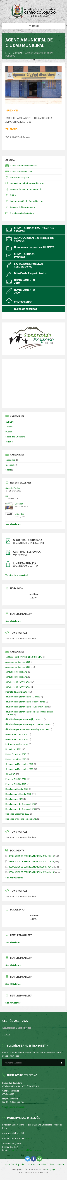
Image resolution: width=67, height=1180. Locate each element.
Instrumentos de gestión (17, 744)
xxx (6, 495)
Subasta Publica (12, 488)
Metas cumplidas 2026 (15, 759)
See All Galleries (13, 524)
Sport (8, 469)
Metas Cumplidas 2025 (15, 754)
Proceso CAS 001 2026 (15, 779)
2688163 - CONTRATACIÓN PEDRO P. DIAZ (23, 656)
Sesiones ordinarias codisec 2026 (21, 818)
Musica (8, 431)
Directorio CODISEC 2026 (16, 739)
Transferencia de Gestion (22, 213)
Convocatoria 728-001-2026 (18, 681)
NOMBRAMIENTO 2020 (24, 291)
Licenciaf (19, 503)
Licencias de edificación (21, 171)
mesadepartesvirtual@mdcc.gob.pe (25, 1150)
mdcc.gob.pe (50, 1169)
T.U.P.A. (13, 195)
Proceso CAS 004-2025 (15, 784)
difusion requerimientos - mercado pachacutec (27, 729)
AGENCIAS (17, 53)
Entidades (19, 513)
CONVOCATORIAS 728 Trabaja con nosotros (34, 239)
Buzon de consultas (25, 309)
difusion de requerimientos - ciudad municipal (26, 706)
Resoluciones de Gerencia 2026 (20, 809)
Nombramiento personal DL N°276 (34, 247)
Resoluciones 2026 (14, 799)
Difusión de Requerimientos (30, 273)
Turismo (9, 441)
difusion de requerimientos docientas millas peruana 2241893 (30, 713)
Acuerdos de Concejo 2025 (17, 661)
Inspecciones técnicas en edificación (27, 183)
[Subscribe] (61, 1062)
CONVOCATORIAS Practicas (24, 255)
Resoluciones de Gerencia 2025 (20, 804)
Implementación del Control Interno (26, 201)
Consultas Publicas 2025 (16, 671)
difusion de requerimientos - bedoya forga (25, 701)
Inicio (7, 53)
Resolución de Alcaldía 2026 (18, 794)
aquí (28, 1138)
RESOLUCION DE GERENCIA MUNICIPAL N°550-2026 (31, 866)
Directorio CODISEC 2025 (16, 734)
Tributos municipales (19, 177)
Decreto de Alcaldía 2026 (17, 691)
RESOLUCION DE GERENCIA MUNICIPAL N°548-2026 (31, 872)
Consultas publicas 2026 (16, 676)
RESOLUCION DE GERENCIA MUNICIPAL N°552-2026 (31, 856)
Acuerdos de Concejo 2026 (17, 666)
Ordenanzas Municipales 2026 (19, 769)
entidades (10, 459)
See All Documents (14, 877)
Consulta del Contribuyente (23, 207)
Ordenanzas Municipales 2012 (19, 764)
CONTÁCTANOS (23, 302)
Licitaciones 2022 (13, 749)
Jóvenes (9, 426)
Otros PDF (10, 774)
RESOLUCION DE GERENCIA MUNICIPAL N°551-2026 (31, 861)
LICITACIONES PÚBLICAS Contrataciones (28, 265)
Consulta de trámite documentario (26, 189)
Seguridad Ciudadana (15, 436)
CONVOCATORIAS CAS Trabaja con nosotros (34, 229)
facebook (9, 464)
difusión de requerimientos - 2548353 (22, 696)
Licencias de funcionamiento (23, 165)
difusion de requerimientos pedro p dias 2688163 (28, 724)
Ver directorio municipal (16, 575)
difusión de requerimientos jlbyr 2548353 (24, 719)
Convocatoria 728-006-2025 (18, 686)
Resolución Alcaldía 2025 (16, 789)
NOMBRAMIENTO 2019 (24, 281)
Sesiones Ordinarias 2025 (17, 813)
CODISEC (9, 421)
